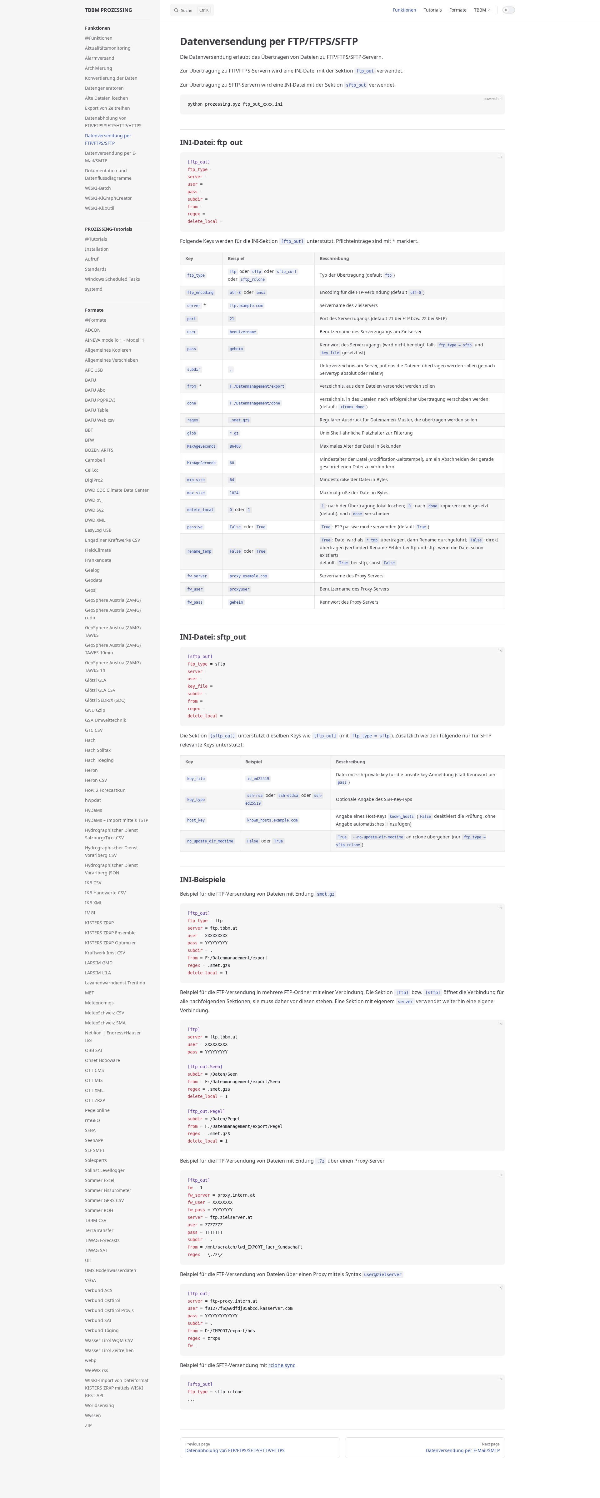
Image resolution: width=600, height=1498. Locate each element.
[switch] (508, 10)
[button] (117, 28)
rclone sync (281, 1365)
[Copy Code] (495, 104)
